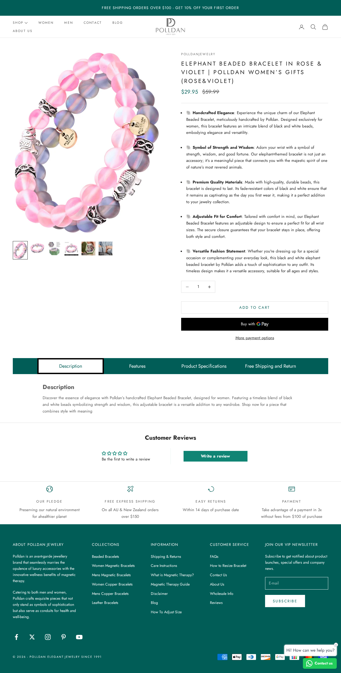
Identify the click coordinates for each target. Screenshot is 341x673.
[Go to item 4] (71, 248)
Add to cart (254, 307)
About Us (217, 584)
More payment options (255, 338)
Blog (117, 22)
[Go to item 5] (88, 248)
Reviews (216, 602)
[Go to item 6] (105, 248)
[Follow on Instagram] (47, 637)
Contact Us (218, 575)
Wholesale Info (221, 593)
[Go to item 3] (54, 248)
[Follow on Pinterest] (63, 637)
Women (46, 22)
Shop (18, 22)
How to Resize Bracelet (228, 565)
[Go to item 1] (20, 250)
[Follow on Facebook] (16, 637)
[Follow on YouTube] (79, 637)
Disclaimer (159, 593)
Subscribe (285, 601)
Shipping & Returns (166, 556)
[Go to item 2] (37, 248)
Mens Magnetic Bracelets (111, 575)
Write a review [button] (215, 456)
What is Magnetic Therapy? (172, 575)
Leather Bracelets (105, 602)
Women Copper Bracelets (112, 584)
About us (23, 31)
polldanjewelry (198, 54)
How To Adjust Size (166, 612)
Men (68, 22)
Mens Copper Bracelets (110, 593)
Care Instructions (164, 565)
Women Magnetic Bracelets (113, 565)
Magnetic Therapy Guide (170, 584)
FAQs (214, 556)
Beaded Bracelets (105, 556)
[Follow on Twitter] (32, 637)
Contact (93, 22)
